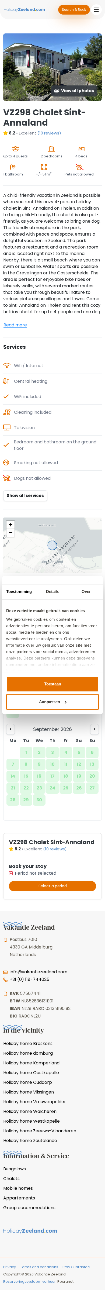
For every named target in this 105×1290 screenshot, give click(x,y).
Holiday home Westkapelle (31, 1121)
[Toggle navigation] (96, 9)
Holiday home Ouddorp (27, 1082)
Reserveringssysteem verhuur (29, 1281)
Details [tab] (52, 591)
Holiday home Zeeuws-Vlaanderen (39, 1131)
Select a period (52, 886)
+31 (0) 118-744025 (29, 979)
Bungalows (14, 1169)
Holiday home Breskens (27, 1043)
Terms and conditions (39, 1267)
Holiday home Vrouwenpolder (34, 1102)
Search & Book (74, 9)
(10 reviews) (49, 133)
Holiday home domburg (28, 1053)
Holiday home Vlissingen (28, 1092)
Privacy (9, 1267)
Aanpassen (49, 701)
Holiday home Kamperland (31, 1063)
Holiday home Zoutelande (30, 1140)
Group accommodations (29, 1208)
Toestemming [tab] (19, 591)
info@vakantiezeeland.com (38, 972)
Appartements (19, 1198)
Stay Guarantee (76, 1267)
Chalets (11, 1178)
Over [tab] (86, 591)
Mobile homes (18, 1188)
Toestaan (52, 684)
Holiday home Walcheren (30, 1111)
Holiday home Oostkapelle (31, 1073)
